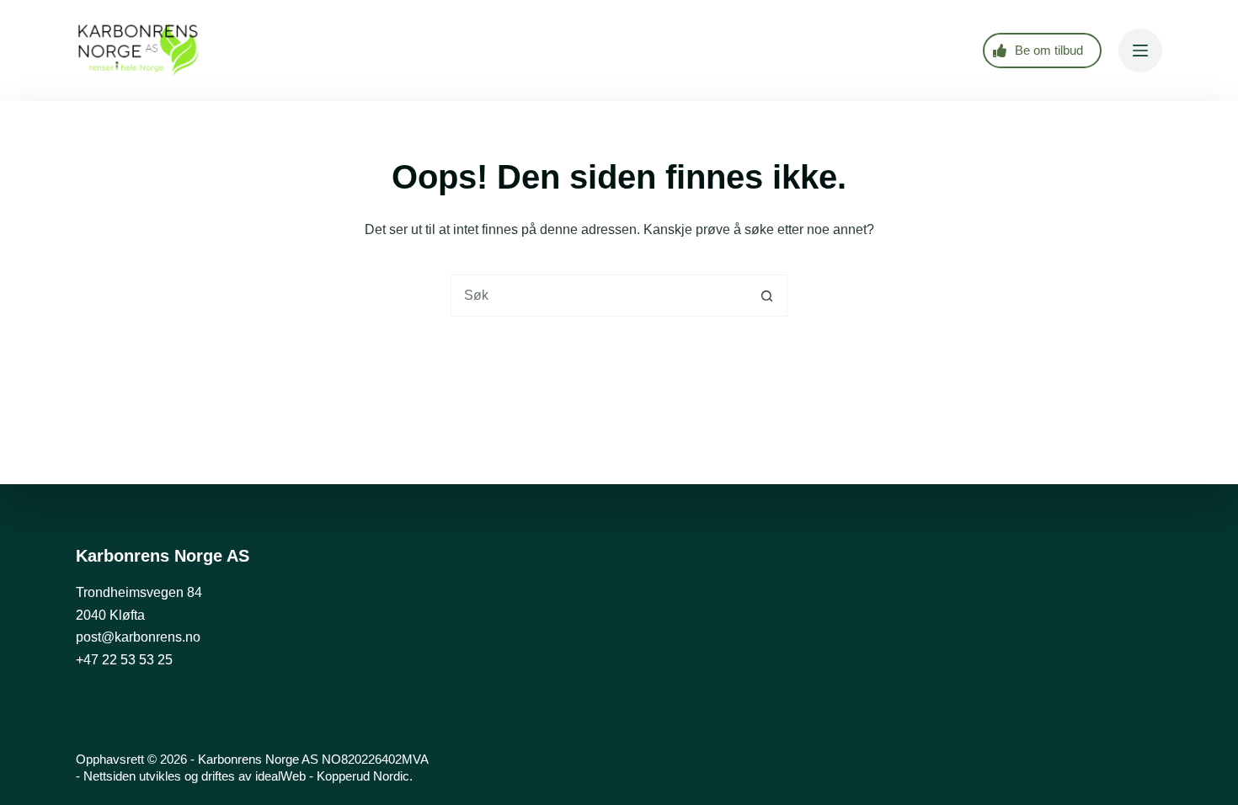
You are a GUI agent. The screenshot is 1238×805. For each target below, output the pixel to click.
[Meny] (1140, 50)
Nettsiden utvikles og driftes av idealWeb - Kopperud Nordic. (248, 776)
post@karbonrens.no (138, 637)
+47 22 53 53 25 (124, 660)
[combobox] (598, 296)
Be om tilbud (1049, 50)
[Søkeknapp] (766, 295)
